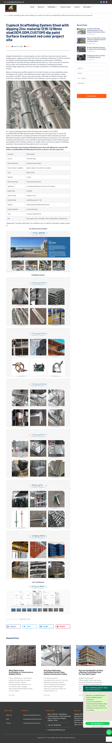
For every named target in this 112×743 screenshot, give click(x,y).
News (27, 46)
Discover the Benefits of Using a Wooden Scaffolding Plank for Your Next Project (91, 672)
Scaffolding (51, 7)
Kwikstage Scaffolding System (32, 719)
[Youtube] (106, 2)
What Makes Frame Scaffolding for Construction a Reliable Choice (21, 672)
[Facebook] (101, 2)
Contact (77, 7)
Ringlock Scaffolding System (32, 715)
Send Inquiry (91, 96)
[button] (13, 626)
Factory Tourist (65, 7)
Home (32, 7)
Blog (7, 719)
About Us (41, 7)
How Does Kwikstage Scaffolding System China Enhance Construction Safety (55, 672)
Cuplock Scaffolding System (31, 723)
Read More (12, 695)
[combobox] (79, 78)
